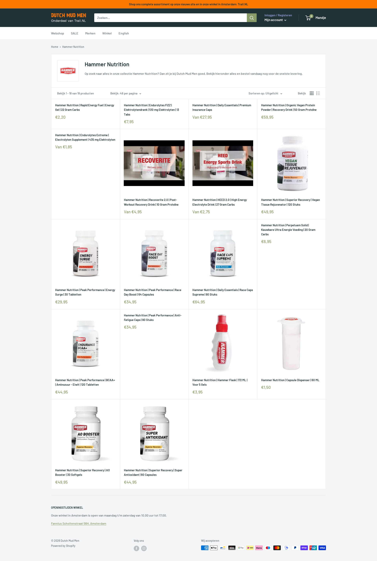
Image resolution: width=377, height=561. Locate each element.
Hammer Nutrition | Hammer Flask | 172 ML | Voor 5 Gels (219, 382)
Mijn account (273, 20)
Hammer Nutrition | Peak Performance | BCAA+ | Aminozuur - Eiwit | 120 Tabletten (85, 382)
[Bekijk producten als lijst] (318, 93)
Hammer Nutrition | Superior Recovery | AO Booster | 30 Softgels (82, 472)
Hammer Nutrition (73, 46)
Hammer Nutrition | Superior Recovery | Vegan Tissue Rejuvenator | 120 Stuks (290, 202)
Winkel (107, 33)
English (124, 33)
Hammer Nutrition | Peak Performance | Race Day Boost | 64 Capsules (152, 292)
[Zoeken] (252, 17)
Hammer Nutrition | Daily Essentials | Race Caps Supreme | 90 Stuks (222, 292)
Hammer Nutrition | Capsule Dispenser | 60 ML (290, 380)
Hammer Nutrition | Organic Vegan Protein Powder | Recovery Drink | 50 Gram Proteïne (289, 107)
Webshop (57, 33)
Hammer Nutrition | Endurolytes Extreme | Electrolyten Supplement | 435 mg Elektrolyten (85, 137)
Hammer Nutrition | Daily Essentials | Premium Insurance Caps (221, 107)
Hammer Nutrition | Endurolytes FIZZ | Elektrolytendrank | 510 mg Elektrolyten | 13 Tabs (151, 109)
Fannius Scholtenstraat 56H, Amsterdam (78, 523)
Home (54, 46)
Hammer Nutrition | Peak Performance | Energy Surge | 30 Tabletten (85, 292)
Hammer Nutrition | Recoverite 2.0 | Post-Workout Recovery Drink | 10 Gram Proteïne (151, 202)
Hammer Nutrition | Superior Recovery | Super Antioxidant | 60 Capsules (153, 472)
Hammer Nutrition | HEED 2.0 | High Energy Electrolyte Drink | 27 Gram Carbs (219, 202)
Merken (90, 33)
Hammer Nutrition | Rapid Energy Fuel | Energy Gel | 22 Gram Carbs (84, 107)
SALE (74, 33)
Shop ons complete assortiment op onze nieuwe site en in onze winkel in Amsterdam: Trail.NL (188, 4)
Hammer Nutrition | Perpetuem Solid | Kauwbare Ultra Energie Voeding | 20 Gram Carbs (288, 229)
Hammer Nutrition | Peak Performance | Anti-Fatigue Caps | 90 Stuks (152, 317)
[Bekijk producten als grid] (311, 93)
